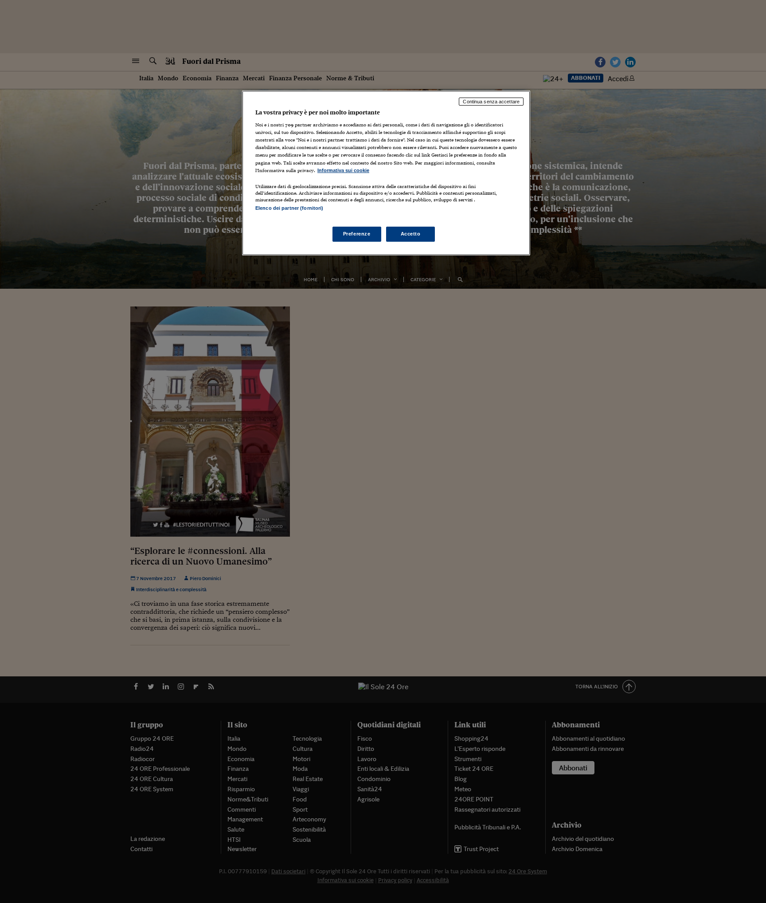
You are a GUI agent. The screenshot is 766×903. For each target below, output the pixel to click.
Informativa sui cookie (343, 170)
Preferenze (357, 233)
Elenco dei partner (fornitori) (289, 208)
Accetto (411, 233)
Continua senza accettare (491, 101)
